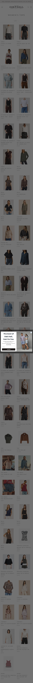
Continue (8, 349)
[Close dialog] (31, 332)
